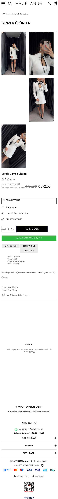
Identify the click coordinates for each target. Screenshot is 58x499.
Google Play (22, 476)
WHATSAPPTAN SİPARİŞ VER (30, 238)
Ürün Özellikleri (13, 257)
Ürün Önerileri (13, 264)
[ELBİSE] (12, 14)
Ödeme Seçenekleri (16, 261)
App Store (39, 476)
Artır (12, 229)
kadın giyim (11, 349)
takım (25, 349)
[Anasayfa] (6, 14)
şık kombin (39, 349)
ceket (31, 349)
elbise (20, 349)
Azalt (3, 229)
